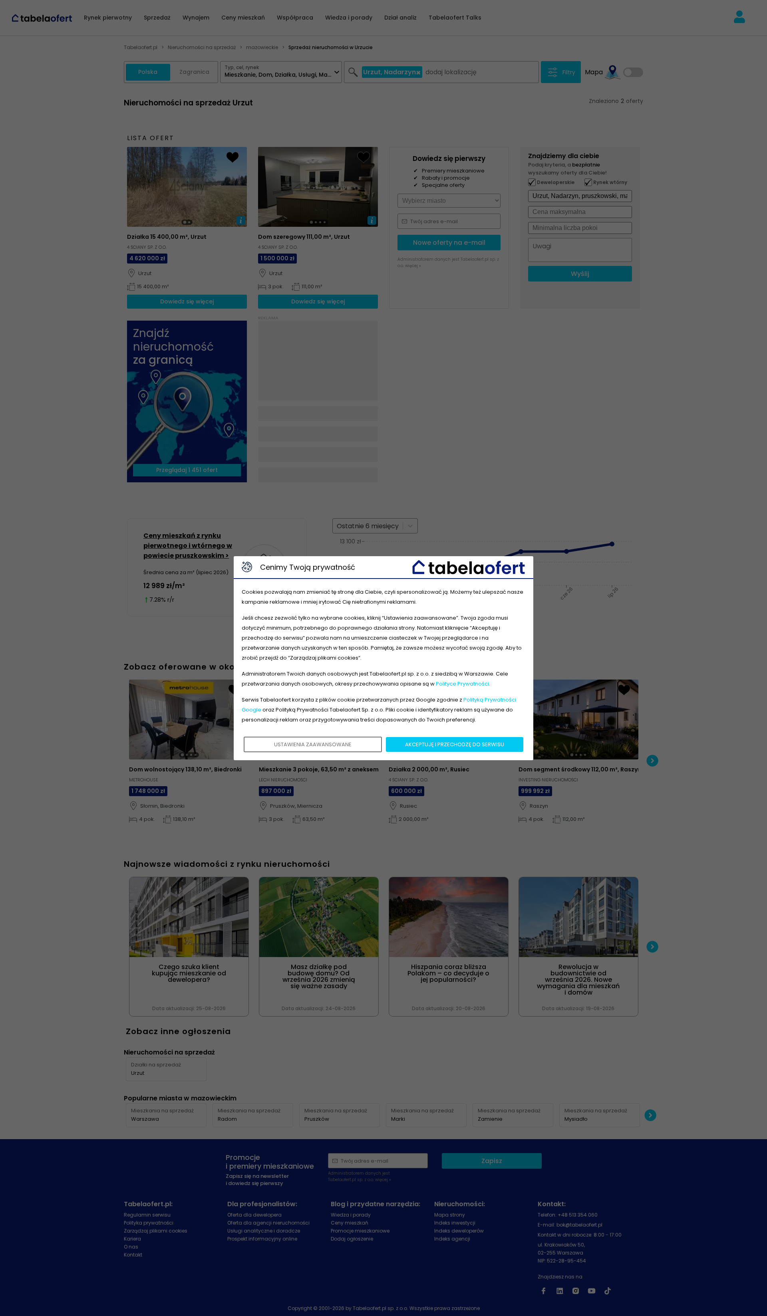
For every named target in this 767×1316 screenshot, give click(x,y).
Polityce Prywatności (462, 684)
